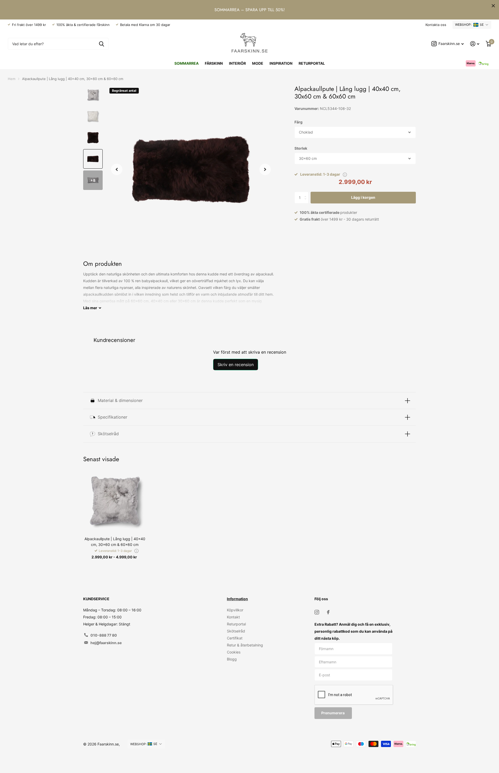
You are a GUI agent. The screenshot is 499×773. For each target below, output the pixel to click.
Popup (345, 174)
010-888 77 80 (103, 635)
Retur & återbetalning (245, 645)
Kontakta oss (435, 25)
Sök (101, 44)
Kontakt (233, 617)
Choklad (306, 132)
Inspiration (281, 63)
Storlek (300, 148)
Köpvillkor (235, 610)
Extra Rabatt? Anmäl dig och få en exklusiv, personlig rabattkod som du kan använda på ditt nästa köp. (353, 631)
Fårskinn (214, 63)
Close (493, 5)
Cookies (233, 652)
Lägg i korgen (363, 197)
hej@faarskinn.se (106, 642)
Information (237, 599)
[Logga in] (475, 44)
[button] (116, 169)
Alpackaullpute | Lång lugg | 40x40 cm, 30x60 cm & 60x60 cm (114, 541)
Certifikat (234, 638)
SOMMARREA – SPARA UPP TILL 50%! (249, 10)
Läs (90, 308)
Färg (298, 122)
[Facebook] (328, 612)
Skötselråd (236, 631)
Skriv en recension (236, 364)
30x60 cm (308, 158)
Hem (11, 79)
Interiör (237, 63)
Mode (257, 63)
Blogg (232, 659)
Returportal (312, 63)
